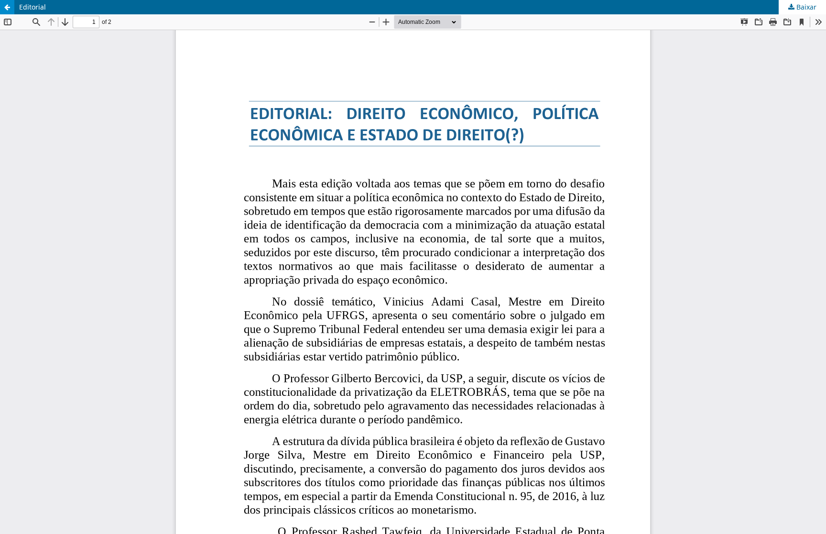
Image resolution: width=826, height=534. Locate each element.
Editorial (32, 6)
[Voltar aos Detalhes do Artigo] (7, 7)
